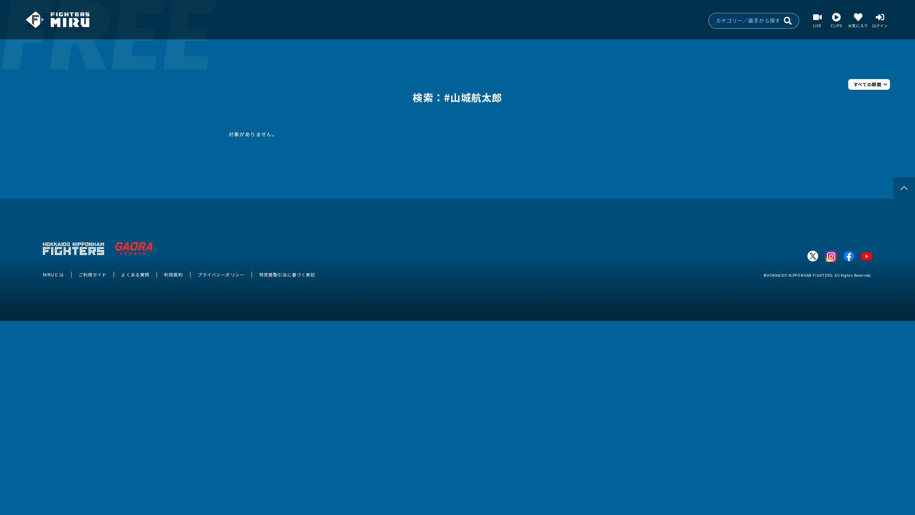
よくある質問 (135, 274)
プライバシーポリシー (221, 274)
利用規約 (173, 274)
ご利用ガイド (93, 274)
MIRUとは (53, 274)
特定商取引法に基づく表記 (287, 274)
